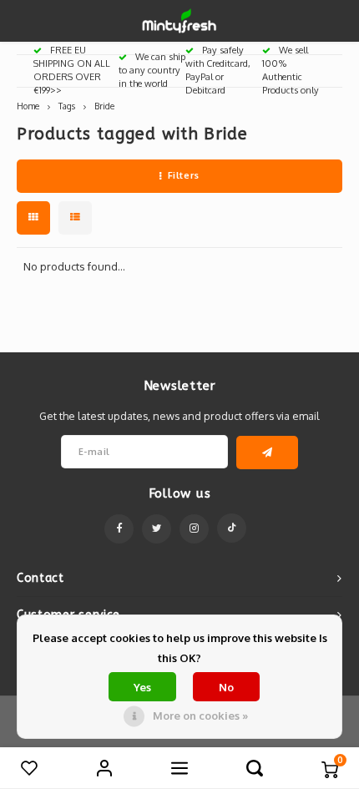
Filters (184, 175)
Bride (104, 105)
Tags (66, 105)
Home (28, 105)
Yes (142, 687)
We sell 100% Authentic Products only (290, 69)
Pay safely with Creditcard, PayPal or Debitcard (217, 69)
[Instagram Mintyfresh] (194, 529)
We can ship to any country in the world (152, 70)
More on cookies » (200, 715)
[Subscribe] (267, 452)
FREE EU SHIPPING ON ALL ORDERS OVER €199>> (71, 69)
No (226, 687)
